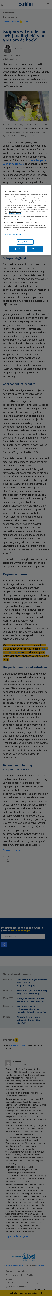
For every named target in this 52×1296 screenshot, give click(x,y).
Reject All (17, 249)
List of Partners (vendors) (12, 234)
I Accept (35, 249)
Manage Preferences (25, 242)
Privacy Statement (15, 213)
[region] (26, 220)
